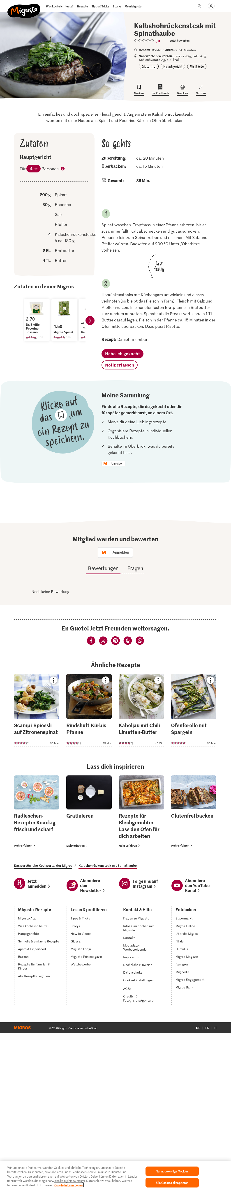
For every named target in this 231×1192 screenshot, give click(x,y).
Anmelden (117, 463)
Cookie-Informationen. (68, 1185)
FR (207, 1028)
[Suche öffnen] (199, 6)
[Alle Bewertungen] (144, 40)
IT (215, 1028)
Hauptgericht (172, 66)
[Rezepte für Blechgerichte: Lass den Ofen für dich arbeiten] (141, 811)
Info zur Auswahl (63, 169)
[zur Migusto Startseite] (24, 7)
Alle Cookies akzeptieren (172, 1183)
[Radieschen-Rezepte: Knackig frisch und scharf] (36, 811)
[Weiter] (90, 320)
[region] (115, 1176)
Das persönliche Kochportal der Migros (43, 865)
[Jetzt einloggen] (211, 6)
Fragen (135, 568)
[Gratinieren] (89, 811)
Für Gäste (197, 66)
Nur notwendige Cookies (172, 1171)
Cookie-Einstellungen (138, 980)
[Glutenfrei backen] (193, 811)
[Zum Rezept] (36, 710)
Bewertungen (103, 568)
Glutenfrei (148, 66)
